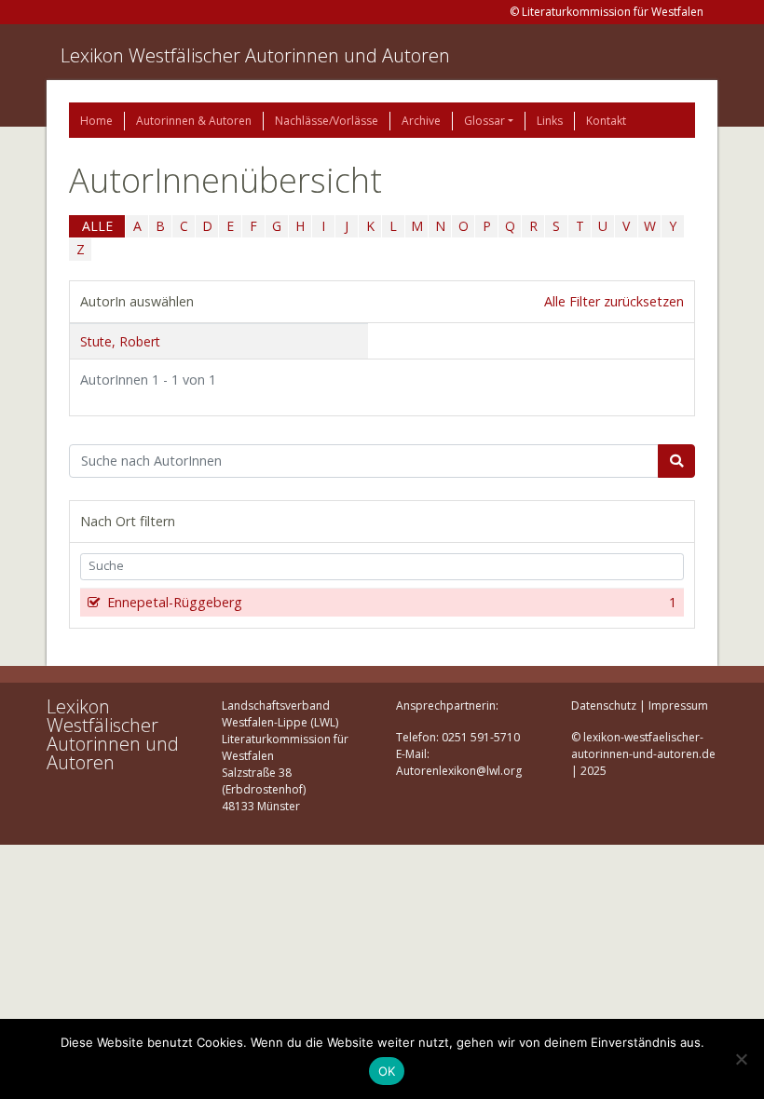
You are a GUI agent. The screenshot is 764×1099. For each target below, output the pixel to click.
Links (550, 121)
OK (387, 1071)
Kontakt (606, 121)
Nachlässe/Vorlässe (326, 121)
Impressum (678, 705)
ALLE (97, 226)
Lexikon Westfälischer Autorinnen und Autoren (255, 55)
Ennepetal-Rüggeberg (391, 602)
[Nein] (740, 1059)
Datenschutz (603, 705)
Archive (421, 121)
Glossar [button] (484, 121)
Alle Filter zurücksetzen (614, 301)
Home (96, 121)
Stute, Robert (120, 341)
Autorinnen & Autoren (194, 121)
